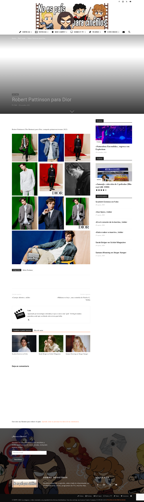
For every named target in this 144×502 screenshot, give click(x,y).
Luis (15, 105)
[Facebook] (119, 1)
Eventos (99, 141)
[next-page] (17, 358)
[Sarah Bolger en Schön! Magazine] (51, 343)
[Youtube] (130, 1)
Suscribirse (18, 459)
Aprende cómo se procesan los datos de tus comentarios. (60, 422)
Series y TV (79, 32)
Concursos (112, 32)
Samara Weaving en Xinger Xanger (77, 354)
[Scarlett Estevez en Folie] (24, 343)
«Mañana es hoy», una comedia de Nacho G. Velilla (73, 299)
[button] (129, 32)
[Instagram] (123, 1)
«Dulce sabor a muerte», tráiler (109, 232)
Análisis (99, 179)
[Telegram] (48, 283)
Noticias (43, 32)
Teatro (95, 32)
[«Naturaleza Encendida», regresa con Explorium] (114, 135)
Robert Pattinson (28, 270)
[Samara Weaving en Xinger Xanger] (78, 343)
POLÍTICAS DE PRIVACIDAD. (116, 500)
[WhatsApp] (38, 283)
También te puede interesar (22, 330)
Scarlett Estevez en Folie (20, 354)
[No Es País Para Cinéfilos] (72, 16)
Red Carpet (60, 32)
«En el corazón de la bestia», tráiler (111, 222)
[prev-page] (13, 358)
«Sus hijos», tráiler (104, 212)
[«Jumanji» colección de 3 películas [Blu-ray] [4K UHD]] (114, 172)
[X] (126, 1)
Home (14, 38)
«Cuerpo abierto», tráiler (21, 297)
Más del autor (38, 330)
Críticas (26, 32)
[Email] (43, 283)
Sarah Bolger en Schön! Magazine (50, 354)
